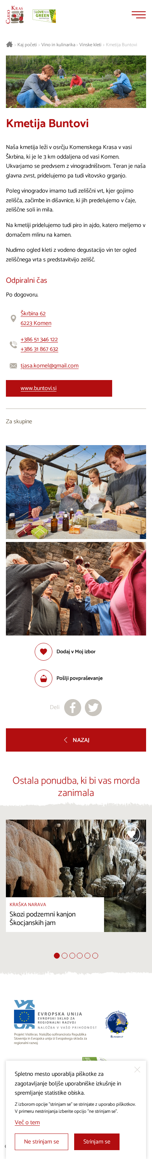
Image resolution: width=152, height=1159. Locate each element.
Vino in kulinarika (58, 45)
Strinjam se (96, 1142)
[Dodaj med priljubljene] (131, 834)
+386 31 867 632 (39, 349)
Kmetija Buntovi (121, 45)
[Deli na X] (93, 707)
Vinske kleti (90, 45)
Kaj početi (27, 45)
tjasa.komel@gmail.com (50, 366)
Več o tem (27, 1123)
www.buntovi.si (38, 388)
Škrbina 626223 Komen (36, 318)
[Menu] (138, 14)
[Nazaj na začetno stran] (15, 15)
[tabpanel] (76, 886)
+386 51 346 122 (39, 340)
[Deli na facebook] (73, 707)
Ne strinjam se (41, 1142)
